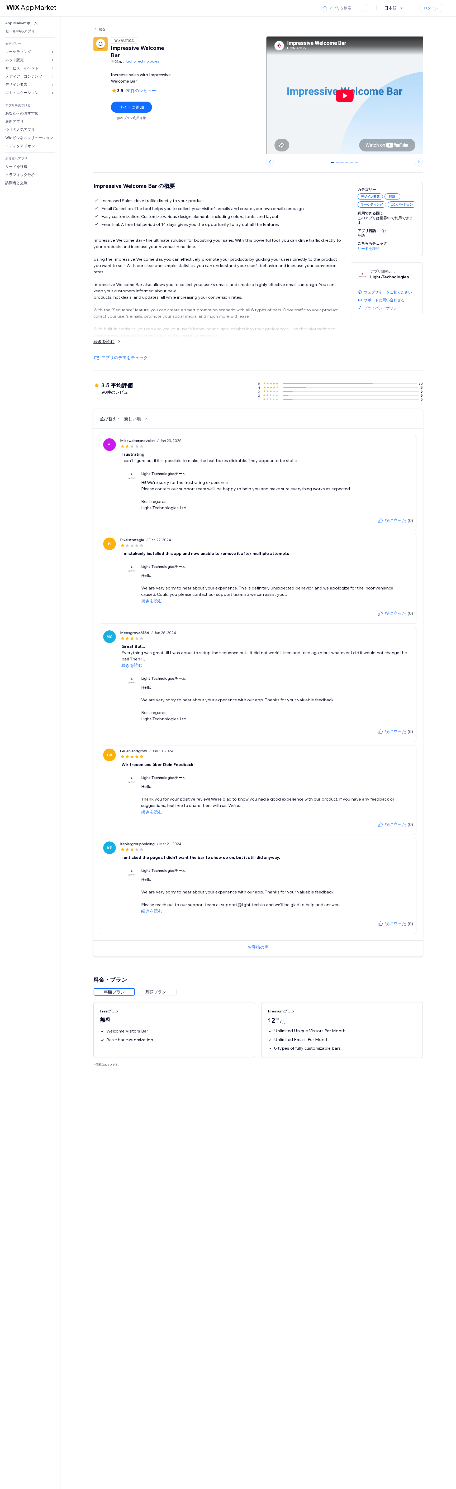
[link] (30, 23)
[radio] (114, 992)
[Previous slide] (270, 162)
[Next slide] (419, 162)
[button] (383, 230)
